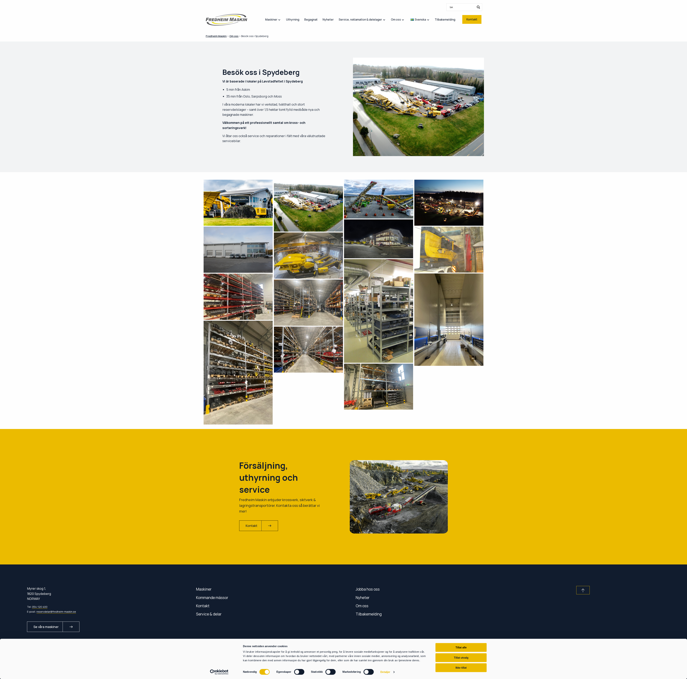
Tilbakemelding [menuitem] (445, 19)
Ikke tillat (461, 667)
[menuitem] (464, 7)
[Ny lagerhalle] (308, 350)
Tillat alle (461, 647)
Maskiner (203, 589)
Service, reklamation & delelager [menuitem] (360, 19)
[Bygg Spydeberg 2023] (238, 203)
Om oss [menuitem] (396, 19)
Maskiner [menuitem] (271, 19)
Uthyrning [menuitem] (292, 19)
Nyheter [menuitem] (328, 19)
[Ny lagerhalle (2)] (238, 373)
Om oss (362, 605)
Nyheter (362, 597)
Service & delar (208, 614)
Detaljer (385, 671)
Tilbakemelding (369, 614)
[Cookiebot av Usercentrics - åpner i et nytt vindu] (219, 672)
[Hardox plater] (238, 297)
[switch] (299, 672)
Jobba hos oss (368, 589)
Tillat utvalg (461, 657)
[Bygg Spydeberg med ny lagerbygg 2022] (308, 206)
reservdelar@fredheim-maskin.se (56, 611)
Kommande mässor (212, 597)
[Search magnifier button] (478, 7)
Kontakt (202, 605)
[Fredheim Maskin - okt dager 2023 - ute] (378, 199)
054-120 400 (39, 606)
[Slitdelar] (378, 387)
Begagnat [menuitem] (311, 19)
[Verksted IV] (308, 255)
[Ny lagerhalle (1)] (308, 303)
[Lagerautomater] (449, 319)
